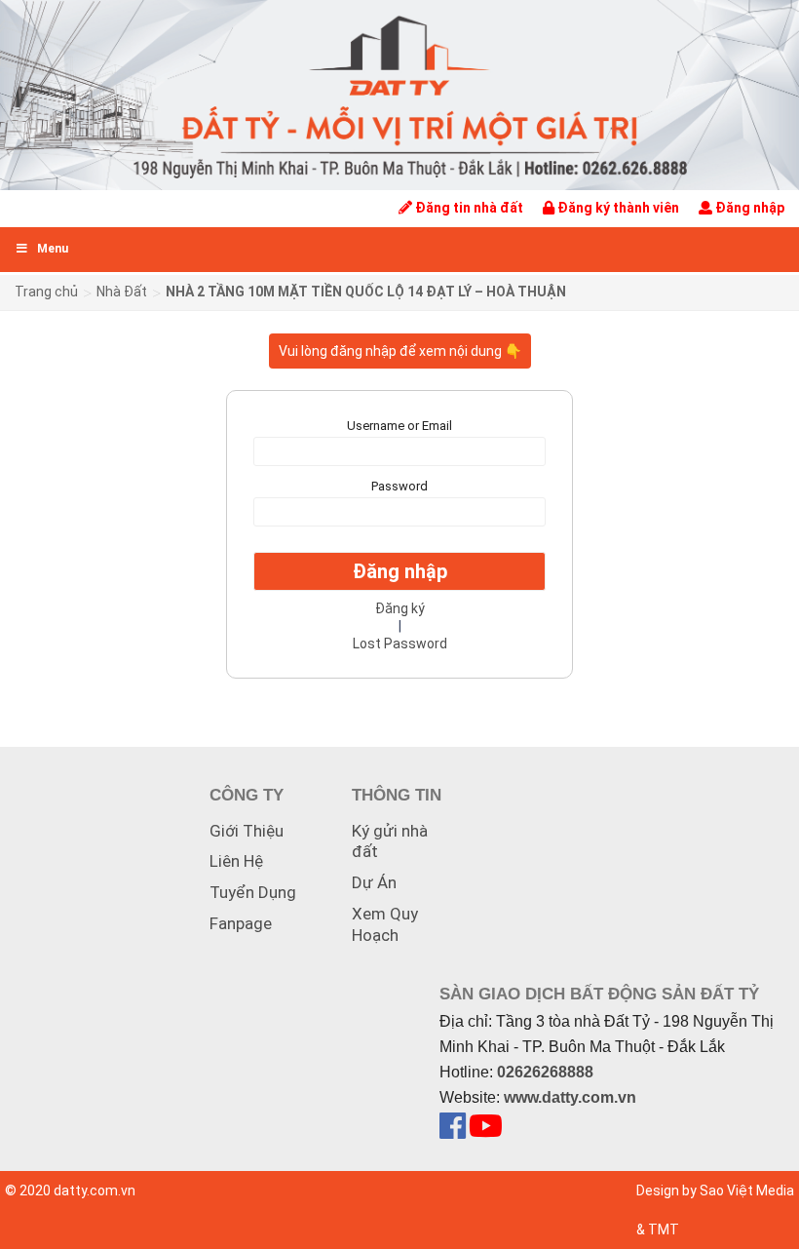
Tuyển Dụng (252, 892)
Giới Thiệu (246, 830)
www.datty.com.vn (570, 1097)
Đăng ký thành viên (616, 207)
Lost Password (400, 643)
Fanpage (240, 923)
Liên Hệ (236, 861)
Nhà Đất (121, 291)
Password (399, 486)
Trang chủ (46, 291)
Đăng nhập (748, 207)
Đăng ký (400, 608)
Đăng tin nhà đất (467, 207)
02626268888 (545, 1072)
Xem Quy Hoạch (385, 924)
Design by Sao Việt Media (715, 1190)
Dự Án (374, 882)
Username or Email (399, 425)
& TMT (657, 1229)
